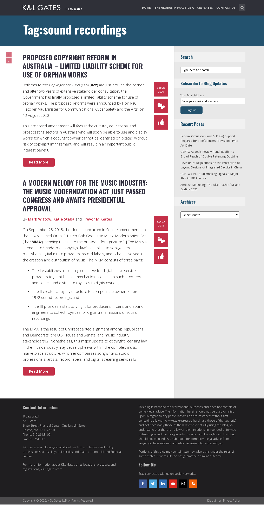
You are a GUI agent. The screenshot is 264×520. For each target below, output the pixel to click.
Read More (38, 162)
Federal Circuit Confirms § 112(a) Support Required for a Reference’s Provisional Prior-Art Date (209, 140)
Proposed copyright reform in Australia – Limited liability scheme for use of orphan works (83, 65)
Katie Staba (63, 219)
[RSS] (193, 483)
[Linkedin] (163, 483)
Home (146, 8)
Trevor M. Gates (97, 219)
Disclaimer (214, 500)
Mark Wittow (39, 219)
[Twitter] (153, 483)
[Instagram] (183, 483)
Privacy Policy (231, 500)
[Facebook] (143, 483)
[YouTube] (173, 483)
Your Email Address (192, 95)
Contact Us (225, 8)
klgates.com (54, 469)
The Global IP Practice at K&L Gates (183, 8)
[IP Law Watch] (52, 7)
